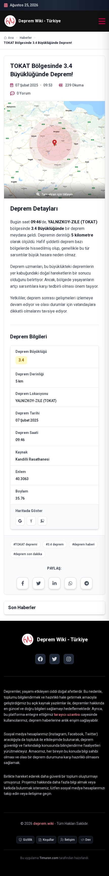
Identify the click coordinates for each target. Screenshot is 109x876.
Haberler (26, 38)
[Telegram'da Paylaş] (86, 583)
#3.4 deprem (55, 544)
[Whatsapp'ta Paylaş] (70, 583)
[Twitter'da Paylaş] (38, 583)
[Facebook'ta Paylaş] (22, 583)
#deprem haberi (83, 544)
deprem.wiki (43, 824)
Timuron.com (49, 858)
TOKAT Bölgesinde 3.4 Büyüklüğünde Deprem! (38, 43)
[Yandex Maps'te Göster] (31, 520)
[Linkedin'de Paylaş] (54, 583)
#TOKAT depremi (25, 544)
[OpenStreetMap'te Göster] (42, 520)
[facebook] (40, 659)
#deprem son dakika (27, 554)
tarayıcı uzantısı (67, 715)
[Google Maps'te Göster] (20, 520)
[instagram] (69, 659)
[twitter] (54, 659)
